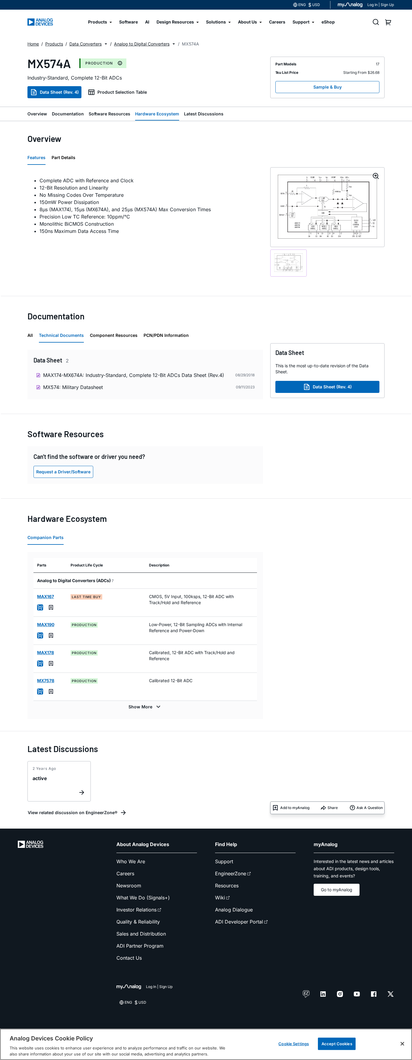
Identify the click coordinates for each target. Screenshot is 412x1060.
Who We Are (130, 861)
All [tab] (30, 335)
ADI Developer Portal (239, 922)
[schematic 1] (288, 263)
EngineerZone (230, 873)
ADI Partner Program (139, 946)
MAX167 (45, 596)
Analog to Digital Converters (142, 43)
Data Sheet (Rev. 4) (59, 92)
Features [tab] (36, 157)
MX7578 (45, 680)
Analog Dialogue (234, 910)
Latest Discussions (203, 113)
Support (224, 861)
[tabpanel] (145, 206)
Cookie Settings (293, 1043)
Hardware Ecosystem (157, 113)
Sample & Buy (327, 86)
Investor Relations (136, 910)
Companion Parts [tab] (45, 537)
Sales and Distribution (141, 934)
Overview (37, 113)
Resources (227, 886)
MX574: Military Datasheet (73, 387)
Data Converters (85, 43)
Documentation (68, 113)
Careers (125, 873)
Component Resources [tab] (114, 335)
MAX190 (45, 624)
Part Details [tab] (63, 157)
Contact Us (129, 958)
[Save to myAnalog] (51, 607)
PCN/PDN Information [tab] (166, 335)
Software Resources (109, 113)
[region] (206, 1044)
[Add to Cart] (40, 607)
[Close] (402, 1043)
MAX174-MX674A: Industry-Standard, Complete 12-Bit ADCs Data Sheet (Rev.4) (133, 375)
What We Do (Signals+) (143, 898)
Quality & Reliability (138, 922)
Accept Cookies (337, 1043)
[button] (106, 44)
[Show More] (145, 707)
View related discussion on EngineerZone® (72, 812)
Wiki (220, 898)
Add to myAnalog (294, 807)
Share (333, 807)
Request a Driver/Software (63, 471)
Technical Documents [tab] (61, 335)
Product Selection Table (122, 92)
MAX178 (45, 652)
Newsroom (128, 886)
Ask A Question (370, 807)
